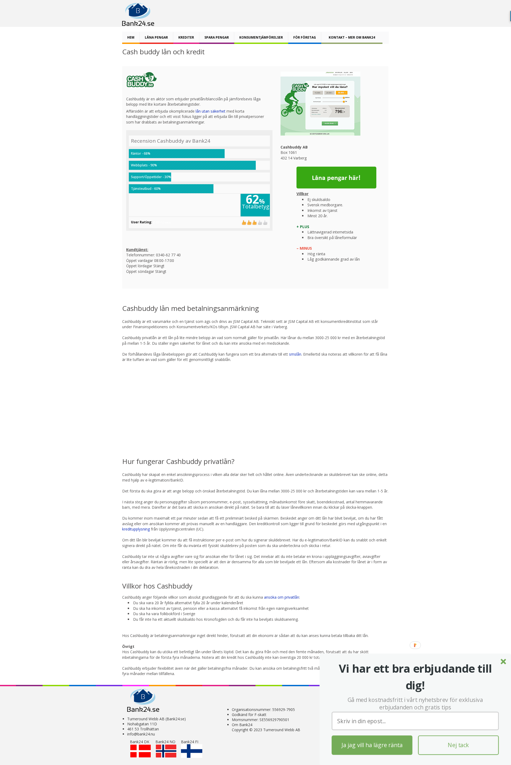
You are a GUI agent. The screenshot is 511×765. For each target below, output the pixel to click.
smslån (295, 354)
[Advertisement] (256, 405)
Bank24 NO (165, 741)
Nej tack (458, 745)
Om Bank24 (242, 724)
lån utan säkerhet (210, 111)
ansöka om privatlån (281, 597)
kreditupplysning (136, 529)
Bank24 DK (139, 741)
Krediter (186, 37)
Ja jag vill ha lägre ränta (372, 745)
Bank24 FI (189, 741)
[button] (415, 677)
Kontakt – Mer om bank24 (352, 37)
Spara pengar (216, 37)
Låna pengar (156, 37)
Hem (130, 37)
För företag (304, 37)
